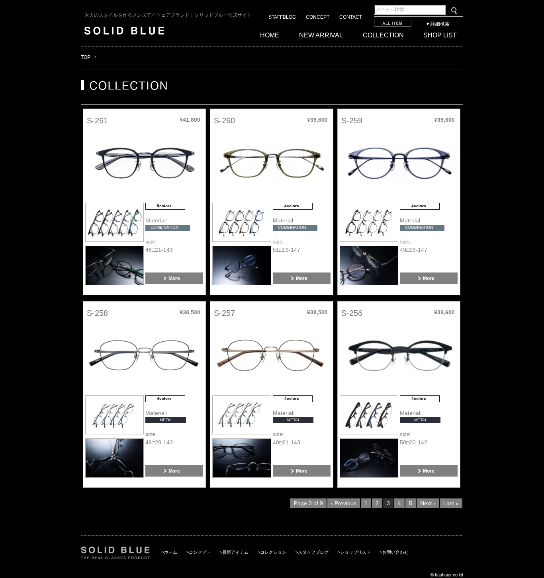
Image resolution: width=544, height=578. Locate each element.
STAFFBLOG (282, 17)
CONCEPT (317, 17)
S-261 (97, 120)
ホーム (170, 552)
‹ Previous (343, 503)
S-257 (224, 313)
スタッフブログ (313, 552)
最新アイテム (235, 552)
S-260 (224, 120)
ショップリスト (355, 552)
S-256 (351, 313)
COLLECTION (383, 35)
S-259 (351, 120)
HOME (269, 35)
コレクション (273, 552)
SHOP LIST (440, 35)
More (174, 278)
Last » (451, 503)
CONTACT (350, 17)
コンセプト (200, 552)
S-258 (97, 313)
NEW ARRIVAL (321, 35)
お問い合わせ (395, 552)
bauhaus (443, 574)
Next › (427, 503)
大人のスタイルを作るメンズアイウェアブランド (168, 15)
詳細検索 (440, 24)
